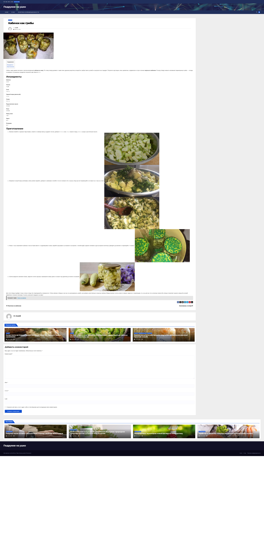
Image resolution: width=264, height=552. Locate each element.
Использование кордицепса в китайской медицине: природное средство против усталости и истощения (97, 432)
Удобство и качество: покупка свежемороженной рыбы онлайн (226, 433)
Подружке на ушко (14, 6)
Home (6, 12)
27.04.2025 (74, 435)
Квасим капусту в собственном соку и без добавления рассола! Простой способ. (161, 336)
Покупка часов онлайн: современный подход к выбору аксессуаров (34, 433)
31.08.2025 (10, 435)
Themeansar (28, 453)
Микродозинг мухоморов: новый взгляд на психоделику (158, 433)
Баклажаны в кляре (185, 306)
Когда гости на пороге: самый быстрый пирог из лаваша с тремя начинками (33, 336)
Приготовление (10, 66)
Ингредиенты (10, 64)
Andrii (16, 27)
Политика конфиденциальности (28, 12)
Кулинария (149, 333)
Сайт (6, 399)
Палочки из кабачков (14, 306)
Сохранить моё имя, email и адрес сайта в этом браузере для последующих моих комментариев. (32, 407)
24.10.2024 (202, 435)
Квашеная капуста (142, 333)
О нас (13, 12)
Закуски (7, 333)
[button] (256, 12)
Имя (6, 382)
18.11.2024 (138, 435)
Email (7, 390)
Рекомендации (9, 431)
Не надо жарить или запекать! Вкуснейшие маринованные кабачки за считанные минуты (99, 336)
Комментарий (9, 354)
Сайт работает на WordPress (9, 453)
